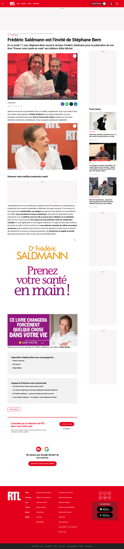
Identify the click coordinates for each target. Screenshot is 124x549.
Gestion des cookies (65, 512)
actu (90, 162)
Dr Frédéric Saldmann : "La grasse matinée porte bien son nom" (33, 394)
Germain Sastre (12, 102)
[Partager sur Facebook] (62, 104)
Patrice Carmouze (18, 361)
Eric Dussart (17, 364)
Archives (39, 517)
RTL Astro (62, 546)
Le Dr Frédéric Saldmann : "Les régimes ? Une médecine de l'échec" (35, 397)
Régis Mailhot (17, 368)
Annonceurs (88, 546)
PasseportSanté (72, 546)
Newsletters (40, 522)
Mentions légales (64, 502)
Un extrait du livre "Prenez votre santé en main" (28, 386)
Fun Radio (49, 546)
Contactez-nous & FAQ (66, 492)
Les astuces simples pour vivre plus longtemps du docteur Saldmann (35, 390)
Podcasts (36, 3)
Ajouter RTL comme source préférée (42, 463)
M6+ (42, 546)
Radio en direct (41, 507)
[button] (98, 4)
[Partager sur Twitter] (71, 104)
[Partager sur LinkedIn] (75, 104)
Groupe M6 (35, 546)
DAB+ (81, 546)
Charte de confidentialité (66, 507)
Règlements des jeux (65, 497)
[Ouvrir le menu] (2, 3)
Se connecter (66, 428)
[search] (117, 4)
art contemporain (94, 197)
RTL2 (55, 546)
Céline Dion (92, 131)
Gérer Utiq (62, 517)
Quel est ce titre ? (41, 502)
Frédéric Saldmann (14, 409)
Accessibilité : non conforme (68, 527)
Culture (27, 507)
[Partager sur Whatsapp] (67, 104)
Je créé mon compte (66, 424)
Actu (18, 3)
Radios (24, 3)
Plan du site (62, 532)
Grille (29, 3)
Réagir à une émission (43, 497)
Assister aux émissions (43, 492)
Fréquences (40, 512)
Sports (27, 512)
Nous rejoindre (63, 522)
